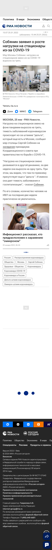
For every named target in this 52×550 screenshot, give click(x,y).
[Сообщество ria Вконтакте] (28, 424)
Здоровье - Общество (14, 266)
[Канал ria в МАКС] (8, 424)
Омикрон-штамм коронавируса (18, 284)
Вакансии (7, 456)
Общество (8, 262)
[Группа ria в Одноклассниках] (39, 424)
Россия (7, 257)
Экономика (32, 440)
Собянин (39, 184)
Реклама (23, 445)
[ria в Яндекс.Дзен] (18, 424)
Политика (7, 440)
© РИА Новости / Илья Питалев (15, 94)
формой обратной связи (37, 515)
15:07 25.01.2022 (10, 32)
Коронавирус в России (14, 275)
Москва (20, 262)
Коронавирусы (34, 266)
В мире (43, 440)
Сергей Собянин (35, 262)
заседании (9, 146)
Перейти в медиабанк (36, 94)
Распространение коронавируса (29, 257)
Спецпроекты (9, 445)
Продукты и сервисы (40, 445)
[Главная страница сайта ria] (16, 26)
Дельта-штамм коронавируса (17, 280)
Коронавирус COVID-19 (14, 271)
